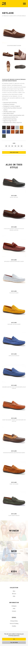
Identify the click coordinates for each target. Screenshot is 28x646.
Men (14, 591)
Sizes (14, 143)
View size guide (14, 152)
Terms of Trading (14, 623)
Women (14, 593)
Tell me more (14, 642)
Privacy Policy (14, 621)
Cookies (14, 626)
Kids (14, 596)
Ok (14, 639)
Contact (14, 611)
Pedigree (14, 606)
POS (14, 608)
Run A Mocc (4, 3)
